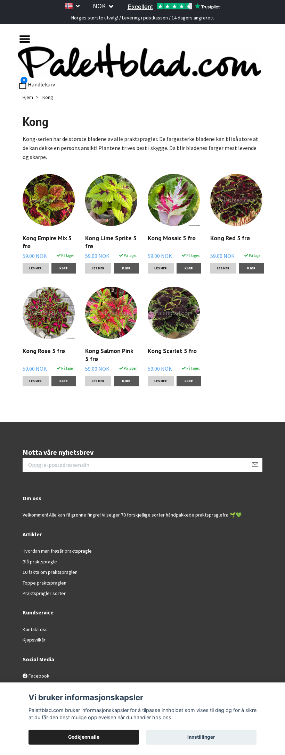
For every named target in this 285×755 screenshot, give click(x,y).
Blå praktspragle (40, 562)
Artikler (32, 534)
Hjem (28, 97)
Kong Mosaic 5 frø (172, 238)
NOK (100, 6)
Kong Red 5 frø (230, 238)
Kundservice (38, 612)
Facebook (38, 676)
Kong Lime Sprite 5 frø (111, 242)
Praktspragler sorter (44, 593)
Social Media (38, 659)
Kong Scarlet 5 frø (172, 351)
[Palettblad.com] (139, 60)
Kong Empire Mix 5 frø (47, 242)
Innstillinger (201, 737)
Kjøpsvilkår (34, 640)
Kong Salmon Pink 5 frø (109, 355)
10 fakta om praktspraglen (50, 572)
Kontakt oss (35, 629)
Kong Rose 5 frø (44, 351)
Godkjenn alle (83, 737)
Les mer (35, 268)
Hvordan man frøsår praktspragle (57, 551)
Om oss (32, 498)
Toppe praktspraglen (44, 583)
